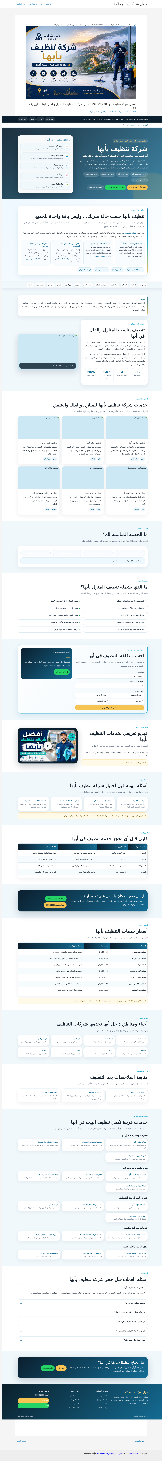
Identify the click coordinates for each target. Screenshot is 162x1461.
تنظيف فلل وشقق (102, 1400)
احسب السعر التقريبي (109, 708)
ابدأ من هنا (143, 285)
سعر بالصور (22, 119)
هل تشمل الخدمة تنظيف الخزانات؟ (131, 1322)
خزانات (138, 701)
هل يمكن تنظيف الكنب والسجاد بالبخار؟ (129, 1312)
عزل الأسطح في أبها (85, 270)
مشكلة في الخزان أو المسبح (35, 553)
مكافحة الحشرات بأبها (101, 270)
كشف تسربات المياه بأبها (66, 259)
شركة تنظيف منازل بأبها (139, 174)
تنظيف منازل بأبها (137, 443)
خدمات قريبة (40, 285)
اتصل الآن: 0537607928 (137, 187)
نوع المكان (141, 672)
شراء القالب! (21, 4)
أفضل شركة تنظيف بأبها (135, 303)
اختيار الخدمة (114, 285)
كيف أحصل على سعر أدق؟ (134, 1340)
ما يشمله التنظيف (100, 285)
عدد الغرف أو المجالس (137, 681)
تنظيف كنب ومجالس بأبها (133, 493)
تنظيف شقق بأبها (49, 443)
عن (41, 4)
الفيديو (77, 285)
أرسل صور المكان (117, 270)
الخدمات (124, 285)
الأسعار (32, 119)
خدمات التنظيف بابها (111, 112)
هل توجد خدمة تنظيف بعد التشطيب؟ (130, 1331)
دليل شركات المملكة (130, 4)
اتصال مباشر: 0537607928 (55, 905)
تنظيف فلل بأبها (94, 443)
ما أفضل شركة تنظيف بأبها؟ (134, 1288)
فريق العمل (33, 4)
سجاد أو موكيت (101, 695)
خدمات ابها (123, 112)
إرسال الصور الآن (62, 672)
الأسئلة (30, 285)
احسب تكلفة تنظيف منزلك (135, 270)
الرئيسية (48, 4)
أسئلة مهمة (75, 1400)
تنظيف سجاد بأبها (101, 256)
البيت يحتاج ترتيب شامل (129, 553)
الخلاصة (133, 285)
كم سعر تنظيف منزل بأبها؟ (135, 1303)
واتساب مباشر (48, 1368)
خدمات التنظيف (136, 125)
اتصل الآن (61, 1368)
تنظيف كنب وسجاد (102, 1404)
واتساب (40, 119)
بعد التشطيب (101, 701)
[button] (48, 746)
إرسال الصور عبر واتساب (55, 898)
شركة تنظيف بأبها (119, 164)
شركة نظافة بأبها (123, 174)
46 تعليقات (132, 112)
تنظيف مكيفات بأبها (32, 259)
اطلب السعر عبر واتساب (115, 187)
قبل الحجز (68, 285)
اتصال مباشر (50, 119)
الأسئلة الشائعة (74, 1408)
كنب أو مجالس (136, 695)
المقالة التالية (20, 1441)
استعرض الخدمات (95, 187)
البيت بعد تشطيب (67, 553)
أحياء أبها (50, 285)
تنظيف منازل (104, 1395)
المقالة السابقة (140, 1441)
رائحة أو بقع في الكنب (98, 553)
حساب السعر (87, 285)
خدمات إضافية (139, 691)
